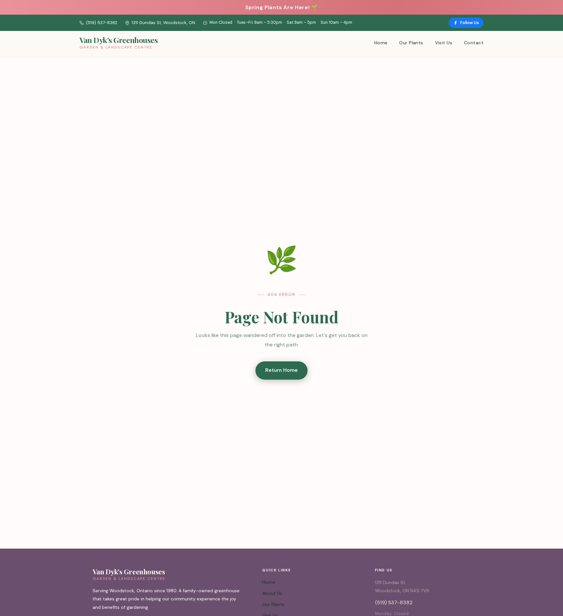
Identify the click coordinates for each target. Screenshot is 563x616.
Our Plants (411, 43)
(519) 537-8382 (101, 22)
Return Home (281, 370)
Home (381, 43)
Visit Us (443, 43)
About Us (272, 593)
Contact (474, 43)
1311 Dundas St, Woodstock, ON (163, 22)
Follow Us (469, 22)
